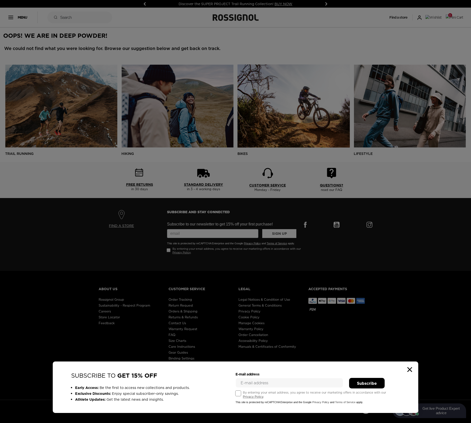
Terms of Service (345, 402)
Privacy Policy (253, 397)
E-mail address (247, 374)
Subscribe (367, 383)
